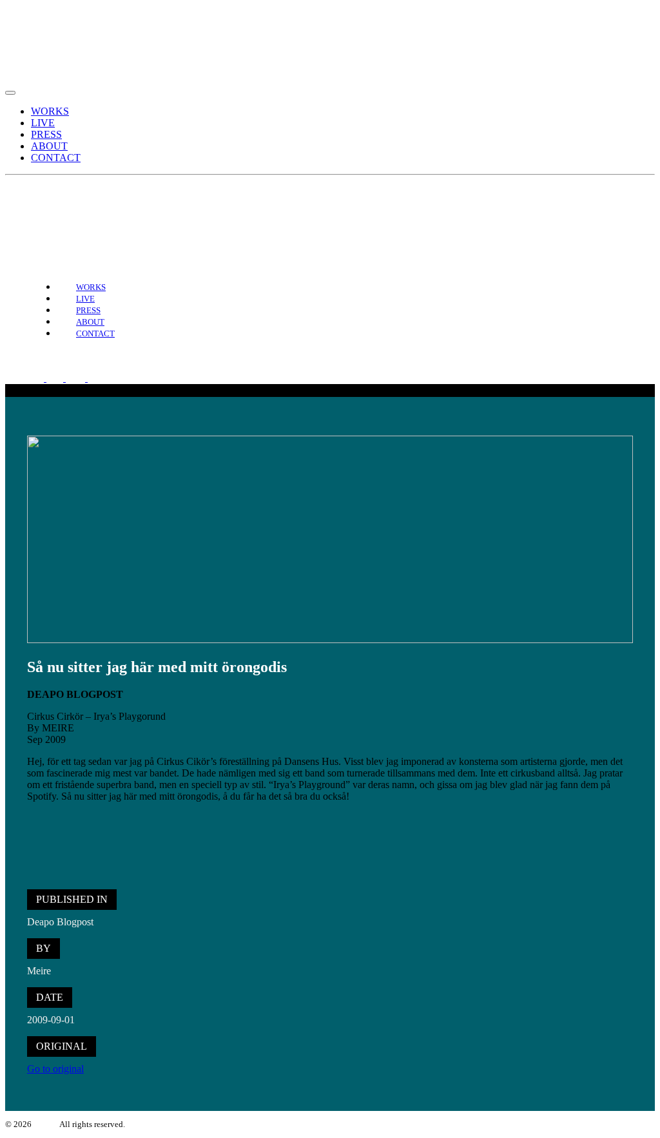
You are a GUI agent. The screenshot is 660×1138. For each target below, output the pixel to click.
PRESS (46, 134)
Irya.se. (46, 1124)
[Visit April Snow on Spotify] (16, 209)
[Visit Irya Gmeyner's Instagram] (57, 209)
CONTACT (56, 157)
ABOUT (49, 145)
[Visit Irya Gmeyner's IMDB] (104, 377)
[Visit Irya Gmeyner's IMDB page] (84, 209)
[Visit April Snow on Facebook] (36, 209)
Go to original (55, 1068)
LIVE (43, 122)
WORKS (50, 111)
